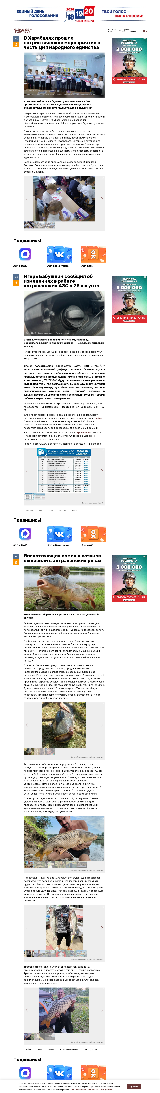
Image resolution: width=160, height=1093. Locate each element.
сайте (98, 418)
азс (40, 510)
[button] (101, 198)
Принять (134, 1086)
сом (85, 1049)
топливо (62, 510)
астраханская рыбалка (69, 1049)
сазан (95, 1049)
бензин (50, 510)
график (74, 510)
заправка (29, 510)
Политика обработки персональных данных (91, 1089)
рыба (40, 1049)
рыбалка (29, 1049)
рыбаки (51, 1049)
